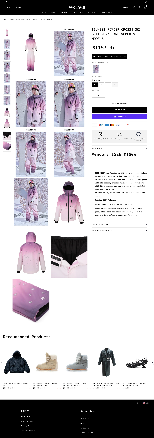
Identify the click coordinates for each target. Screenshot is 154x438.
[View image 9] (7, 124)
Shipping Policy (27, 421)
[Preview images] (17, 376)
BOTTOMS (64, 12)
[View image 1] (7, 32)
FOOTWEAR (77, 12)
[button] (96, 80)
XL (115, 84)
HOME (4, 19)
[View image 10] (7, 135)
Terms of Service (28, 430)
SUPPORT (125, 7)
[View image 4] (7, 66)
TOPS (53, 12)
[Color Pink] (96, 69)
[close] (146, 2)
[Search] (134, 7)
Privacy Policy (27, 426)
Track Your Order (87, 432)
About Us (83, 423)
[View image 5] (7, 78)
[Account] (140, 7)
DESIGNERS (106, 12)
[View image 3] (7, 55)
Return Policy (27, 416)
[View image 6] (7, 89)
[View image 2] (7, 44)
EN (7, 2)
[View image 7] (7, 101)
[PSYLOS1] (77, 7)
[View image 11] (7, 146)
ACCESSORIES (92, 12)
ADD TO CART (119, 110)
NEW (43, 12)
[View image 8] (7, 112)
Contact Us (84, 428)
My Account (84, 418)
